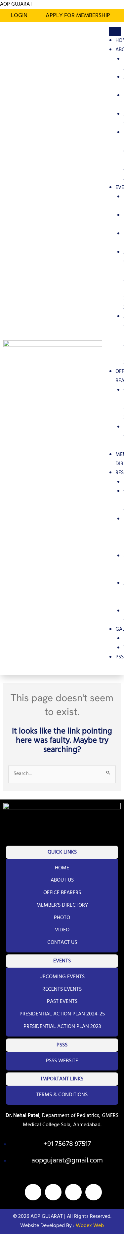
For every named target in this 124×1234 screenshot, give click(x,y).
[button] (79, 16)
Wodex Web (89, 1225)
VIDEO (62, 930)
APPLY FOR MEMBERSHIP (78, 15)
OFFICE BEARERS (62, 892)
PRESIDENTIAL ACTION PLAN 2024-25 (62, 1014)
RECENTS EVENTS (62, 989)
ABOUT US (62, 880)
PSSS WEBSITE (62, 1061)
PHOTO (62, 918)
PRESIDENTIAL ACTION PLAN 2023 (62, 1026)
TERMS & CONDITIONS (62, 1095)
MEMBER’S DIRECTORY (62, 905)
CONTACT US (62, 942)
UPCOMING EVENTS (62, 977)
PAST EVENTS (62, 1001)
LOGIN (19, 15)
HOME (62, 868)
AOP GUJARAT (16, 4)
